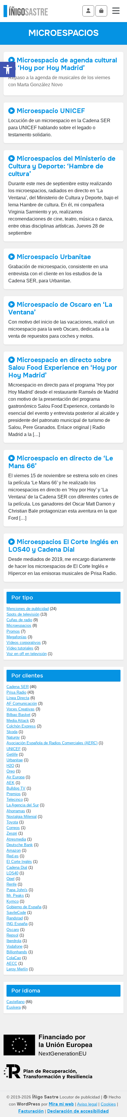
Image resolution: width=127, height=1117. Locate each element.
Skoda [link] (11, 732)
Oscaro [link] (12, 929)
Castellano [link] (15, 1002)
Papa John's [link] (16, 890)
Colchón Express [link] (21, 726)
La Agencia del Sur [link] (22, 805)
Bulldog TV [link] (15, 788)
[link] (7, 69)
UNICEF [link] (13, 749)
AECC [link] (11, 963)
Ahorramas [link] (15, 811)
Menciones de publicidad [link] (27, 608)
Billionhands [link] (16, 952)
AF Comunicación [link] (21, 703)
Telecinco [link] (14, 799)
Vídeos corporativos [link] (23, 642)
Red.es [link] (12, 856)
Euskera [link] (13, 1007)
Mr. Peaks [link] (15, 895)
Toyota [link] (12, 822)
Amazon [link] (13, 850)
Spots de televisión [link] (22, 614)
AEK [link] (10, 782)
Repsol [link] (12, 935)
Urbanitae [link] (14, 760)
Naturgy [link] (13, 737)
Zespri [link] (11, 833)
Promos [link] (13, 631)
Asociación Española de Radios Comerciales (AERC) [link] (51, 743)
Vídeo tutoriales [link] (19, 648)
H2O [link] (10, 765)
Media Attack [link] (17, 720)
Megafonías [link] (16, 637)
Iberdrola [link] (13, 941)
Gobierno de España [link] (23, 907)
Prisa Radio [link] (16, 692)
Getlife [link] (12, 754)
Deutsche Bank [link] (19, 845)
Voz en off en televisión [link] (26, 654)
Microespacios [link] (18, 625)
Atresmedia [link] (16, 839)
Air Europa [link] (15, 777)
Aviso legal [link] (87, 1104)
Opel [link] (10, 878)
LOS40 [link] (12, 873)
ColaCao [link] (13, 958)
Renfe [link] (11, 884)
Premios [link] (13, 794)
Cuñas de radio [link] (19, 620)
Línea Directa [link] (17, 698)
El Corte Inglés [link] (19, 861)
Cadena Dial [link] (16, 867)
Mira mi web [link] (61, 1104)
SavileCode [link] (16, 912)
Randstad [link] (14, 918)
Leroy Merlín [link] (17, 969)
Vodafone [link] (14, 946)
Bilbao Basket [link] (18, 714)
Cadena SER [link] (17, 687)
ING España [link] (16, 924)
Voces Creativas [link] (20, 709)
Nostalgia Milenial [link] (21, 816)
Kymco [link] (12, 901)
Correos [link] (13, 828)
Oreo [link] (10, 771)
